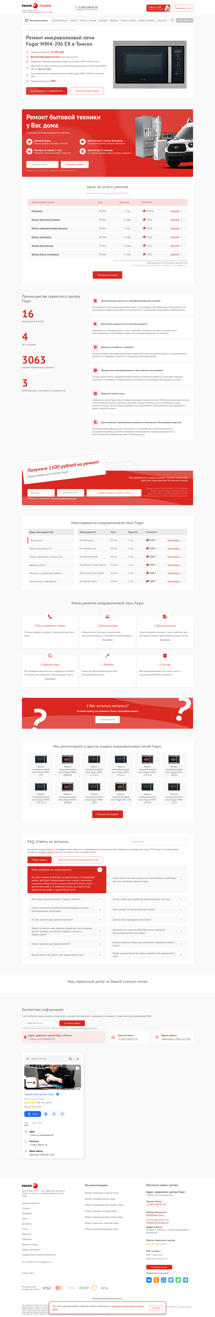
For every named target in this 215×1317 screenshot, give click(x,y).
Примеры (27, 1213)
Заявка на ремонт (146, 20)
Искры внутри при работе (92, 573)
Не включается (86, 540)
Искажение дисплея (89, 556)
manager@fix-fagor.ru (157, 1222)
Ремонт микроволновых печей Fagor (104, 1216)
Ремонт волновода (41, 237)
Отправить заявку (75, 164)
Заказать (174, 210)
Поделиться (149, 1280)
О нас (82, 20)
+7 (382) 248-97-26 (88, 7)
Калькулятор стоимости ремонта (39, 1254)
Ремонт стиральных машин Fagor (102, 1192)
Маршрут (35, 1114)
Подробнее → (174, 540)
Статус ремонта (185, 20)
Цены (72, 20)
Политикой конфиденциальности (84, 1028)
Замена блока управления (45, 254)
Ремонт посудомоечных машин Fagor (104, 1204)
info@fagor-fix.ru (155, 1214)
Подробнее (107, 640)
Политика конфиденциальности (107, 1298)
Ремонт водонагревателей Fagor (101, 1229)
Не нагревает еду (88, 548)
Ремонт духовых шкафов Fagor (101, 1210)
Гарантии (114, 20)
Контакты (162, 20)
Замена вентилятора (42, 245)
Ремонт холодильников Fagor (100, 1198)
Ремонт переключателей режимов (49, 228)
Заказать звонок (107, 719)
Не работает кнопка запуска (93, 565)
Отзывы (92, 20)
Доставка (103, 20)
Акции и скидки (128, 20)
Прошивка (37, 210)
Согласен (156, 1307)
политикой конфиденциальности (64, 498)
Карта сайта (28, 1273)
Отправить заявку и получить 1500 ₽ (114, 492)
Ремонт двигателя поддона (46, 219)
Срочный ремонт (60, 20)
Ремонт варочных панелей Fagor (102, 1222)
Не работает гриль (88, 581)
